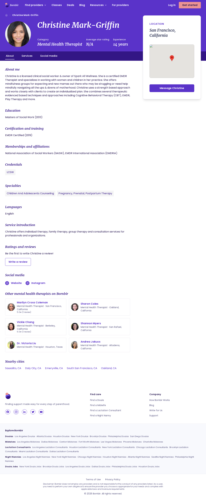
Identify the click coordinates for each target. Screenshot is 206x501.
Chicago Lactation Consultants (152, 447)
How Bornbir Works (159, 400)
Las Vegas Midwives (111, 441)
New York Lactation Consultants (118, 447)
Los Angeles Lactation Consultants (50, 447)
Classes (57, 5)
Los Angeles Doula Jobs (78, 466)
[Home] (6, 15)
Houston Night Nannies (114, 456)
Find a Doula (97, 400)
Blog (82, 5)
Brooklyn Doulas (98, 436)
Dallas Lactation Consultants (64, 451)
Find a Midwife (98, 405)
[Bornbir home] (12, 5)
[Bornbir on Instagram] (16, 411)
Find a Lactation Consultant (105, 410)
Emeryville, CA (54, 368)
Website (16, 283)
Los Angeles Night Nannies (36, 456)
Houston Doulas (61, 436)
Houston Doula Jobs (149, 466)
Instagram (38, 283)
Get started (189, 5)
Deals (70, 5)
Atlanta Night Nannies (139, 456)
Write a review (18, 262)
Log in (172, 5)
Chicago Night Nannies (89, 456)
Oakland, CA (109, 368)
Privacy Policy (112, 479)
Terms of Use (93, 479)
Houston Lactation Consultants (85, 447)
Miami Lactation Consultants (33, 451)
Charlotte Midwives (153, 441)
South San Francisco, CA (82, 368)
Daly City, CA (33, 368)
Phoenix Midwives (132, 441)
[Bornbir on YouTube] (41, 411)
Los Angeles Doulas (25, 436)
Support (153, 415)
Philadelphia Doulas (118, 436)
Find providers (34, 5)
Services (27, 56)
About (10, 56)
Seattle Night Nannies (162, 456)
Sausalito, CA (13, 368)
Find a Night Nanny (100, 415)
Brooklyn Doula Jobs (53, 466)
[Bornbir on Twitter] (32, 411)
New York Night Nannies (64, 456)
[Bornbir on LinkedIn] (24, 411)
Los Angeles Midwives (28, 441)
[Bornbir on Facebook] (7, 411)
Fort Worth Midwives (89, 441)
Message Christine (172, 88)
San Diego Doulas (139, 436)
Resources (97, 5)
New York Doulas (79, 436)
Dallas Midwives (49, 441)
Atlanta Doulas (44, 436)
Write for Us (155, 410)
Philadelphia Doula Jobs (124, 466)
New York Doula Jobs (30, 466)
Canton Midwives (68, 441)
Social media (48, 56)
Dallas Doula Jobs (101, 466)
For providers (120, 5)
